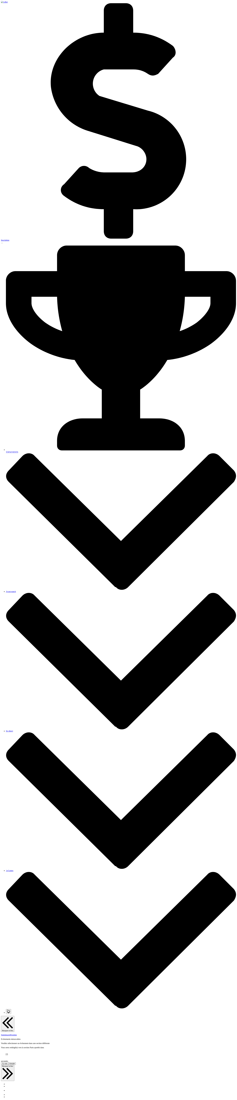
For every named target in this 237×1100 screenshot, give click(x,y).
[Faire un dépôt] (118, 238)
